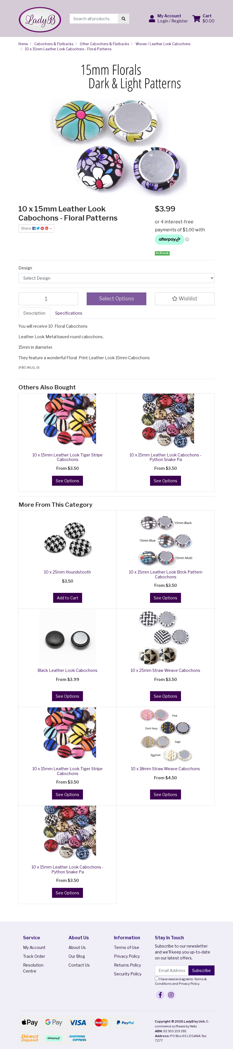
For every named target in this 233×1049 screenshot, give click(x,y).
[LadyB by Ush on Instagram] (171, 995)
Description (34, 313)
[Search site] (123, 19)
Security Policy (128, 973)
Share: (26, 228)
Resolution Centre (33, 968)
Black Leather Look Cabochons (67, 670)
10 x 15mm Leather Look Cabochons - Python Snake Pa (165, 457)
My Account (34, 947)
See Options (67, 480)
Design (25, 267)
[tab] (34, 313)
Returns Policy (127, 965)
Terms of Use (126, 947)
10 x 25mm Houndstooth (67, 572)
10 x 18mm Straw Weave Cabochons (165, 768)
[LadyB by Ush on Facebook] (160, 995)
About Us (77, 947)
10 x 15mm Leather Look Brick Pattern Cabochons (165, 574)
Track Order (34, 956)
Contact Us (79, 965)
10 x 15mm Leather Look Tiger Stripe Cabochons (67, 457)
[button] (168, 18)
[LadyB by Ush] (39, 18)
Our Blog (76, 956)
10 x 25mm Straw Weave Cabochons (165, 670)
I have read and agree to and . (181, 981)
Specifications (68, 313)
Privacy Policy (127, 956)
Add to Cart (67, 597)
